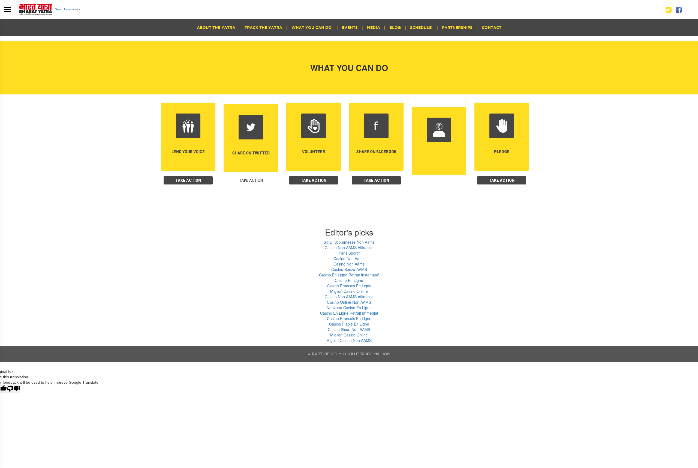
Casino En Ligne (349, 280)
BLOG (395, 27)
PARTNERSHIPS (457, 27)
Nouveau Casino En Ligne (349, 307)
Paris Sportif (349, 253)
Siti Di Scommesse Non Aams (349, 242)
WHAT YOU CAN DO (312, 27)
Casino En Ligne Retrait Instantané (349, 275)
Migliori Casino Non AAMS (349, 340)
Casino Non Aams (349, 258)
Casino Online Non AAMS (349, 302)
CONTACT (491, 27)
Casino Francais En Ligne (349, 285)
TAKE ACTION (188, 180)
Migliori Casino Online (349, 291)
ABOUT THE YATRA (216, 27)
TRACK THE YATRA (263, 27)
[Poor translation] (13, 389)
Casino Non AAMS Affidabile (349, 247)
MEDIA (373, 27)
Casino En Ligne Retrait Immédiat (349, 313)
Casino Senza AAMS (349, 269)
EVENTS (350, 27)
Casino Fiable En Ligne (349, 324)
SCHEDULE (421, 27)
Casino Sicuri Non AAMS (349, 329)
